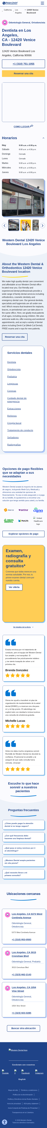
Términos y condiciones (29, 1090)
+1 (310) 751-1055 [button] (23, 63)
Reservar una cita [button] (23, 73)
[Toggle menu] (42, 3)
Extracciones (14, 409)
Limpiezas (12, 384)
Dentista (11, 362)
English (22, 1079)
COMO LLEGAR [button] (22, 127)
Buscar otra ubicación (23, 1028)
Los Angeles (18, 11)
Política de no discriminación (23, 1095)
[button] (23, 138)
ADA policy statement (31, 1104)
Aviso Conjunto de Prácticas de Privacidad (23, 1108)
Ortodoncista (14, 369)
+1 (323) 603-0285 (21, 1013)
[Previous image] (4, 225)
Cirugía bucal (14, 423)
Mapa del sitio (13, 1090)
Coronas (11, 391)
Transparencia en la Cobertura (23, 1112)
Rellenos (12, 416)
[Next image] (42, 225)
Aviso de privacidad (14, 1104)
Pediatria (12, 376)
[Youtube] (6, 1073)
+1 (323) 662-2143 (21, 974)
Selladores (13, 437)
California (8, 10)
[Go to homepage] (10, 3)
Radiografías (14, 445)
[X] (15, 1073)
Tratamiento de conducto (20, 430)
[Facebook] (26, 1073)
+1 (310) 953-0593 (21, 939)
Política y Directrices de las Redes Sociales (23, 1099)
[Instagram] (40, 1073)
